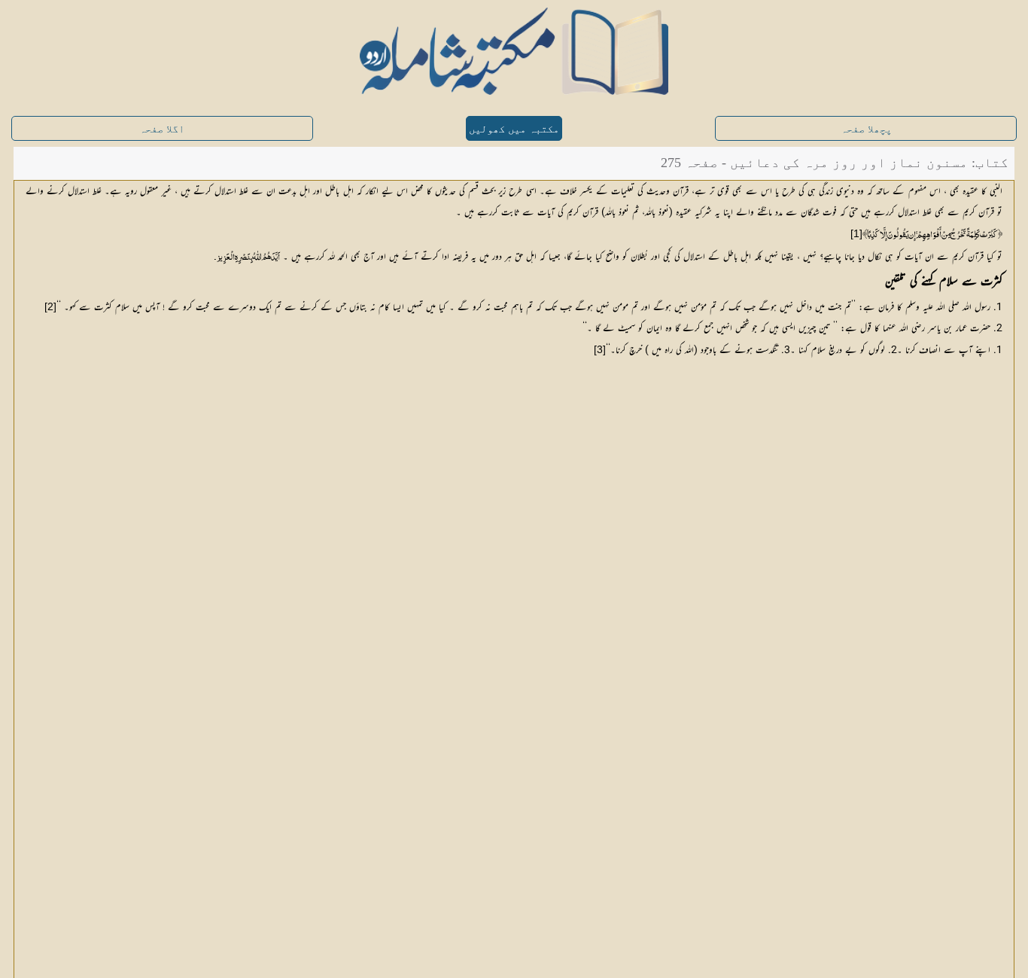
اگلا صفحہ (161, 129)
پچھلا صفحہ (866, 129)
